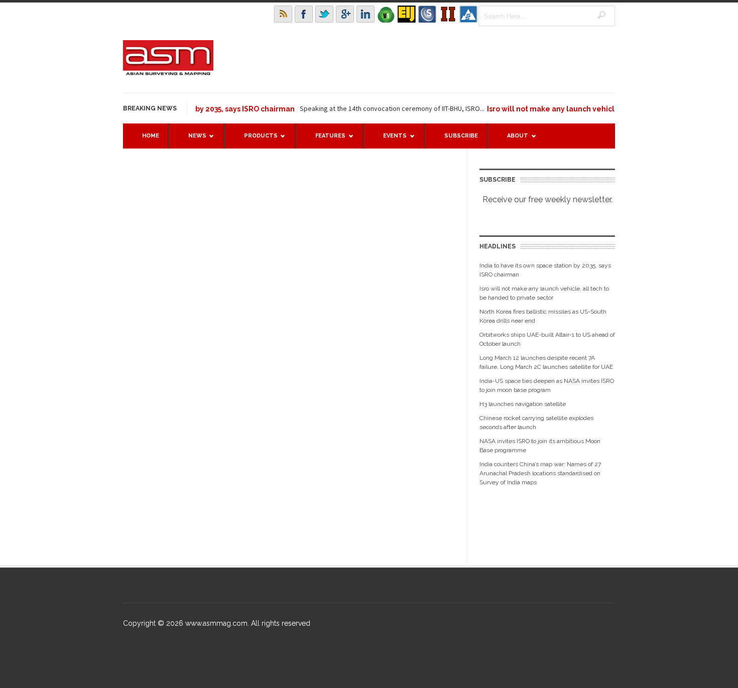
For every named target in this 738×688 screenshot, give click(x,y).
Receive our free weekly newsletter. (547, 199)
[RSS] (283, 14)
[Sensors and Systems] (427, 14)
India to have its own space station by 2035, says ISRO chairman (545, 270)
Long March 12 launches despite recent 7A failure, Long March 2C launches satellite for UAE (546, 362)
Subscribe (461, 135)
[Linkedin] (365, 14)
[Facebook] (304, 14)
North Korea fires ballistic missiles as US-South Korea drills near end (542, 316)
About (512, 140)
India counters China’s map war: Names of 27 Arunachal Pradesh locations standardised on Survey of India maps (540, 473)
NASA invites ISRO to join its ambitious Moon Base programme (539, 446)
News (192, 140)
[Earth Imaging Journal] (407, 14)
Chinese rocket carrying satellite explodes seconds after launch (536, 423)
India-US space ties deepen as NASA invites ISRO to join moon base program (546, 385)
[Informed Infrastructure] (448, 14)
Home (150, 135)
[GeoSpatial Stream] (468, 14)
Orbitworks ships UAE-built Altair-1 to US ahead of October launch (547, 339)
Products (256, 140)
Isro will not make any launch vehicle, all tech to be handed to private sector (544, 293)
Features (325, 140)
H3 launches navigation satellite (522, 403)
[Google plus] (345, 14)
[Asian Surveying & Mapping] (168, 72)
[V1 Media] (386, 14)
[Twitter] (324, 14)
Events (390, 140)
